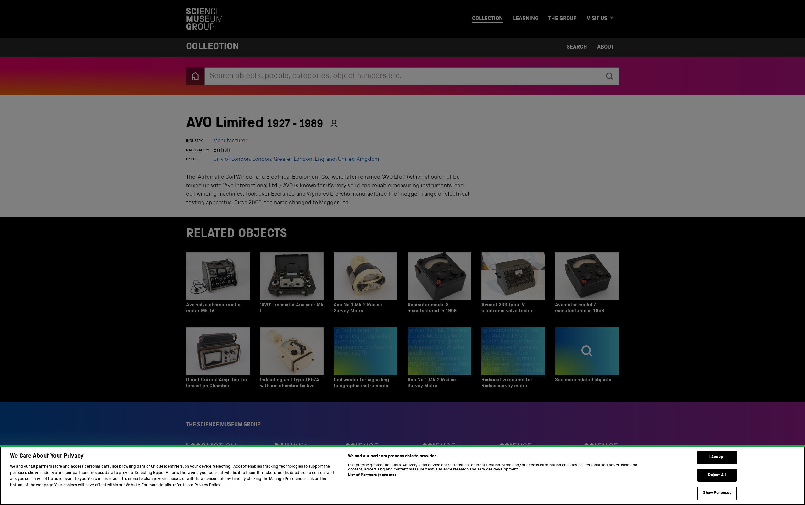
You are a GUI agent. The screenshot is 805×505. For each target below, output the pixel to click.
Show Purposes (717, 493)
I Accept (717, 457)
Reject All (717, 475)
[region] (402, 476)
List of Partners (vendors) (372, 475)
